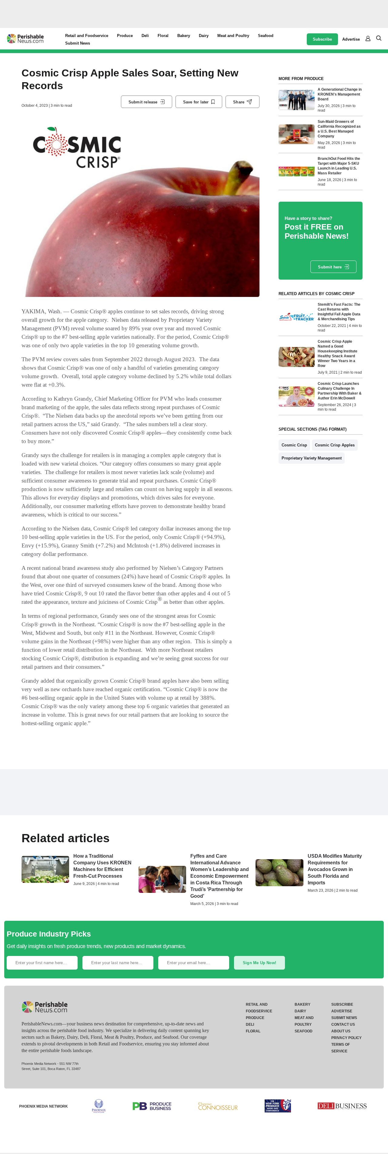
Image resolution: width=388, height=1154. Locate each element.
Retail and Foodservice (86, 35)
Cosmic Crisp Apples (335, 445)
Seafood (265, 35)
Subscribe (322, 39)
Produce (125, 35)
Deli (145, 35)
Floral (163, 35)
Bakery (183, 35)
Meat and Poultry (233, 35)
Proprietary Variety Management (312, 458)
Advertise (351, 39)
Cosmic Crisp (294, 445)
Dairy (204, 35)
